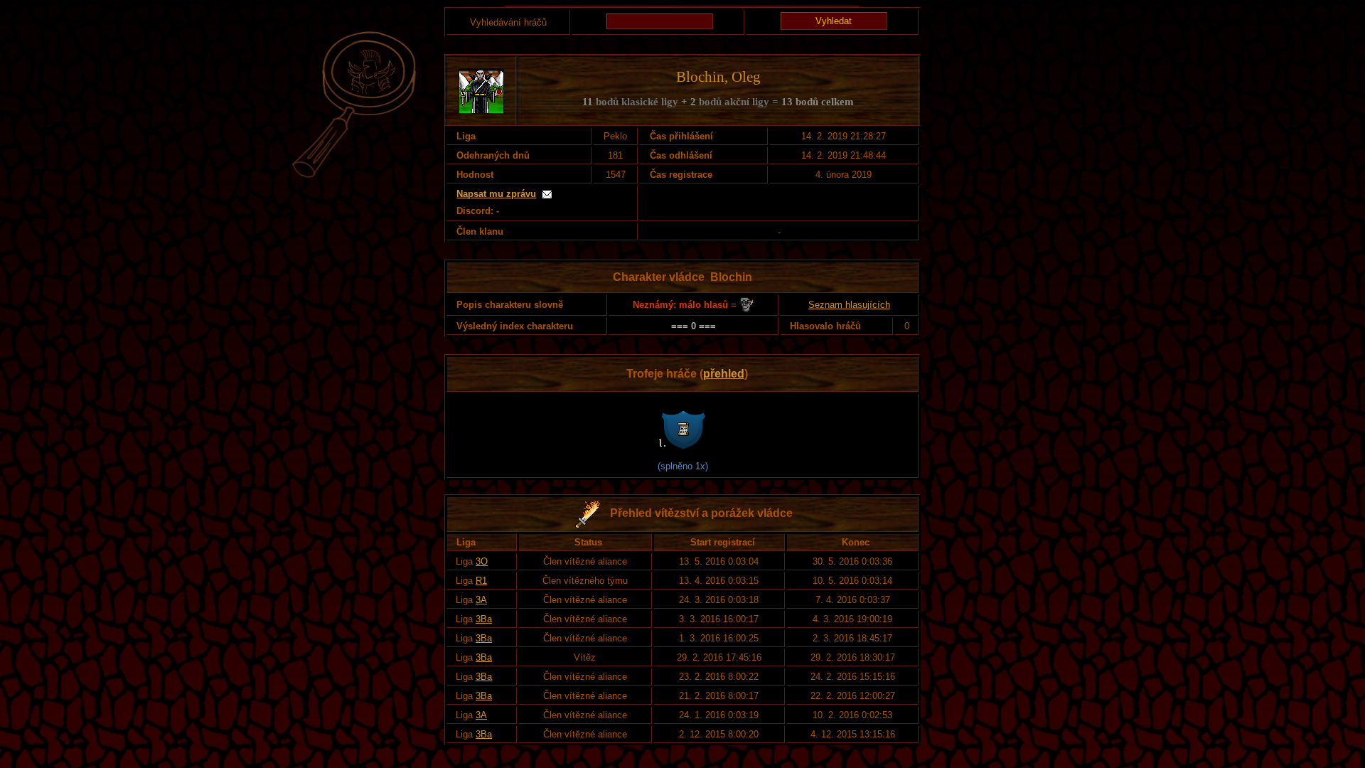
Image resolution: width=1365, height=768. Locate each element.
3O (482, 561)
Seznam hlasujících (849, 304)
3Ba (484, 619)
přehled (723, 374)
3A (481, 599)
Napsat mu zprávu (496, 193)
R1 (481, 580)
